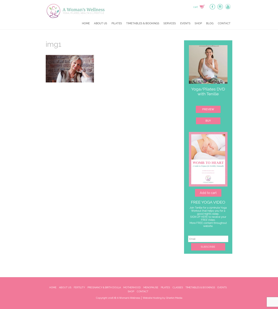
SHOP (198, 23)
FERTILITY (79, 287)
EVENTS (185, 23)
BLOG (209, 23)
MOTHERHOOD (132, 287)
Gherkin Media (174, 297)
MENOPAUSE (151, 287)
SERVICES (169, 23)
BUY (208, 120)
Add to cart (208, 193)
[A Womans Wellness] (76, 17)
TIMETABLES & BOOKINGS (142, 23)
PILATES (116, 23)
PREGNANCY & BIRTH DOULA (104, 287)
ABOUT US (100, 23)
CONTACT (224, 23)
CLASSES (177, 287)
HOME (86, 23)
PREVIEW (208, 109)
